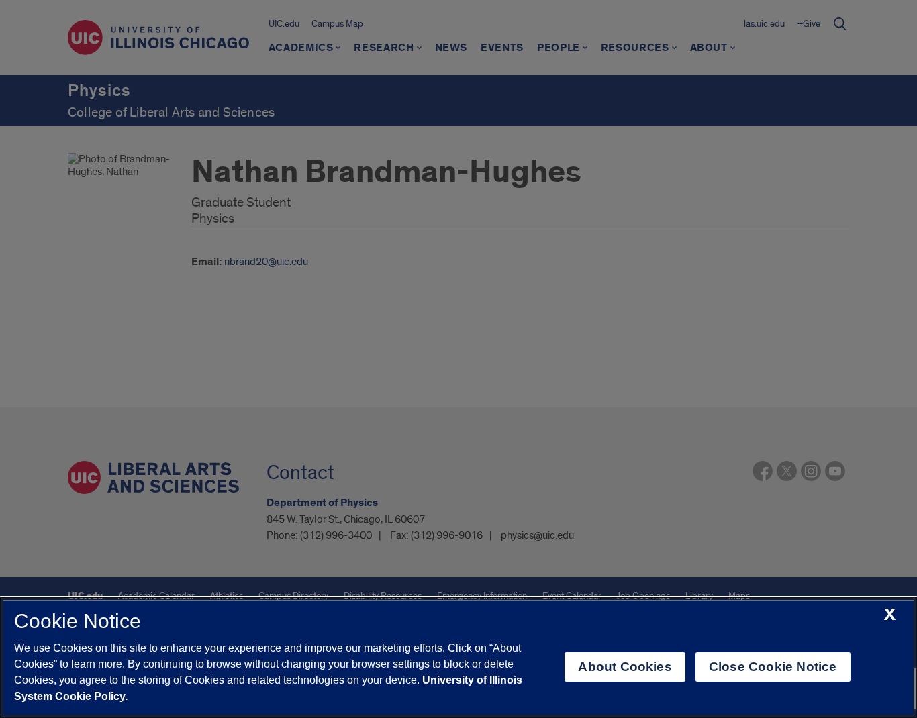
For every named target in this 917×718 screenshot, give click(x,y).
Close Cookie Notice (773, 667)
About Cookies (624, 667)
